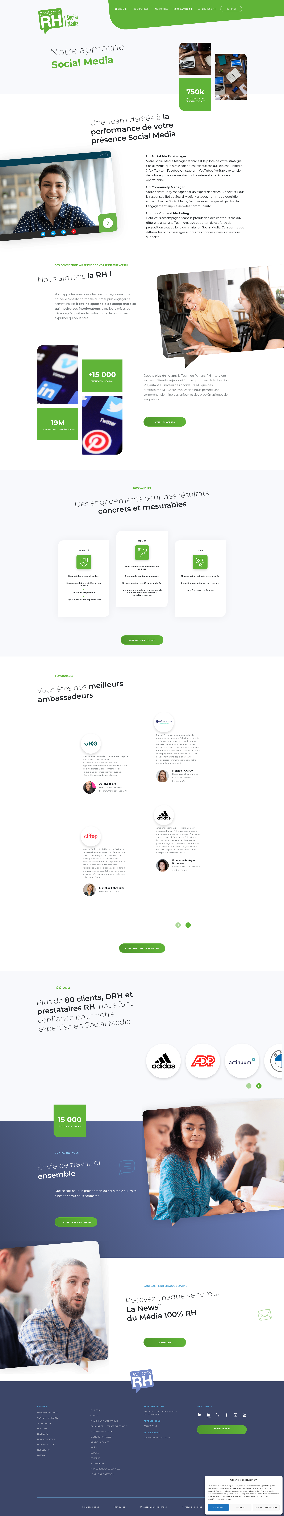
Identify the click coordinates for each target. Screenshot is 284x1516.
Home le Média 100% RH (102, 1474)
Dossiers (95, 1458)
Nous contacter (46, 1439)
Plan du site (119, 1507)
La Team (41, 1455)
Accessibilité (97, 1463)
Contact (231, 9)
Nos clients (43, 1450)
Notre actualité (45, 1444)
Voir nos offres (165, 422)
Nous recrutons (222, 1429)
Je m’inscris (165, 1342)
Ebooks (95, 1453)
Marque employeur (47, 1412)
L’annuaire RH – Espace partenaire (109, 1426)
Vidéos (94, 1447)
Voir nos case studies (142, 640)
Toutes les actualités (102, 1431)
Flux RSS (95, 1410)
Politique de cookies (192, 1507)
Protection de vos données (105, 1469)
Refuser (241, 1507)
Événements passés (101, 1437)
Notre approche (183, 9)
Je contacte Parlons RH (76, 1222)
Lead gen (42, 1428)
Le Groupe (120, 9)
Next (188, 925)
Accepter (218, 1507)
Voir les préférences (266, 1507)
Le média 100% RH (207, 9)
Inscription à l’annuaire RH (105, 1421)
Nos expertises (140, 9)
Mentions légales (100, 1442)
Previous (178, 925)
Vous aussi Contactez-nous (142, 948)
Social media (44, 1423)
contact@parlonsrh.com (157, 1437)
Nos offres (161, 9)
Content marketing (47, 1418)
